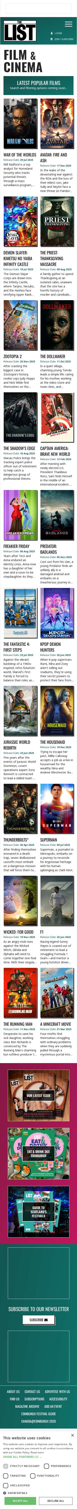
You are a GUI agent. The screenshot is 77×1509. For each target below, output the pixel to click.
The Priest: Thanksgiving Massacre (51, 258)
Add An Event (53, 1406)
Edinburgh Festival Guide (38, 1413)
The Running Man (17, 1024)
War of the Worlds (19, 155)
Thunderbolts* (16, 840)
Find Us (15, 1398)
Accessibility (58, 1398)
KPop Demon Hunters (50, 647)
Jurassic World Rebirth (16, 745)
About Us (13, 1391)
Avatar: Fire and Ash (53, 157)
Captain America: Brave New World (55, 451)
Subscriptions (34, 1398)
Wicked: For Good (18, 932)
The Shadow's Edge (19, 448)
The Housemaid (52, 742)
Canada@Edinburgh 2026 (38, 1421)
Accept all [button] (20, 1501)
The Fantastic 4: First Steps (16, 647)
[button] (38, 1457)
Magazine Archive (27, 1406)
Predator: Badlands (48, 549)
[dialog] (38, 1470)
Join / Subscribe (64, 39)
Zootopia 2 (12, 356)
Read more (37, 1452)
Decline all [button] (55, 1501)
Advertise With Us (57, 1391)
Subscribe (37, 1319)
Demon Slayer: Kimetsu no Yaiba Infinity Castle (17, 258)
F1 (42, 932)
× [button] (72, 1435)
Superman (48, 840)
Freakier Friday (16, 546)
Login (58, 33)
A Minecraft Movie (55, 1024)
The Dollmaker (52, 356)
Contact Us (32, 1391)
